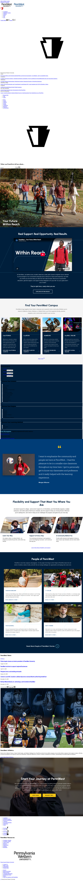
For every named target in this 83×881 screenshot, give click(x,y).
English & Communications (9, 389)
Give (4, 17)
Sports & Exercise (7, 400)
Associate (5, 410)
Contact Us (5, 864)
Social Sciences (6, 398)
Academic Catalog (7, 841)
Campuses (19, 87)
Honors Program (36, 78)
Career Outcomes (13, 90)
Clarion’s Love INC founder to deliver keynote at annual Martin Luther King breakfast (24, 676)
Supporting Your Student (30, 92)
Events (4, 100)
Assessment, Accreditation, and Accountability (35, 75)
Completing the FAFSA (36, 84)
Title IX (4, 870)
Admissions (39, 81)
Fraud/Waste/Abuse (7, 874)
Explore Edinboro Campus (50, 351)
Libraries (5, 846)
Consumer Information (7, 873)
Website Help (6, 867)
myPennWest (5, 107)
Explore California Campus (9, 351)
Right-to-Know (6, 872)
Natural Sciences (6, 397)
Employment (5, 845)
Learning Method (7, 374)
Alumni (2, 90)
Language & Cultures (7, 392)
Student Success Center (20, 92)
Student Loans (20, 84)
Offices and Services (22, 75)
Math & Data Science (7, 394)
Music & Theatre (6, 396)
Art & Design (6, 385)
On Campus (5, 426)
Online (4, 428)
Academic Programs (5, 78)
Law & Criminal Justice (8, 393)
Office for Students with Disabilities (10, 877)
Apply (4, 15)
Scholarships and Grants (12, 84)
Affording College (7, 12)
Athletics (5, 14)
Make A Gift (5, 865)
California (3, 87)
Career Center (3, 92)
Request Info (5, 95)
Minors (41, 78)
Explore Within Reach (43, 291)
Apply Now (35, 795)
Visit (4, 16)
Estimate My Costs (27, 84)
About (46, 75)
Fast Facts (3, 75)
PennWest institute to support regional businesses (14, 666)
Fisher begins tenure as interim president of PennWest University (18, 661)
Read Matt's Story (50, 634)
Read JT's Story (49, 599)
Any (4, 425)
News (4, 99)
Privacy (4, 876)
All (3, 384)
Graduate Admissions (23, 81)
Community (5, 105)
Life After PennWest (21, 90)
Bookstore (5, 847)
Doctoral (5, 413)
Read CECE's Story (11, 634)
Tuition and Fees (4, 84)
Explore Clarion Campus (29, 351)
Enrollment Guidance (10, 92)
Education (5, 388)
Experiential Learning (21, 78)
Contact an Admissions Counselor (7, 438)
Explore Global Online (70, 351)
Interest (5, 369)
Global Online (14, 87)
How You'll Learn (29, 78)
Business (5, 387)
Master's (5, 416)
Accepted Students (4, 81)
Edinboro (9, 87)
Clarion (6, 87)
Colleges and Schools (9, 75)
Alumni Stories (7, 90)
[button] (5, 20)
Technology (5, 401)
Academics (5, 11)
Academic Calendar (13, 78)
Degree (5, 371)
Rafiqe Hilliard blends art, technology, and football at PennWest (18, 681)
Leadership (15, 75)
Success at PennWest (39, 92)
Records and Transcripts (48, 78)
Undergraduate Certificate (8, 417)
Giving (4, 103)
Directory (5, 106)
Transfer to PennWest (32, 81)
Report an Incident (7, 871)
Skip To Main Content (5, 1)
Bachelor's (5, 412)
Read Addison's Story (11, 599)
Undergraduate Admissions (13, 81)
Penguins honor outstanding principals (11, 671)
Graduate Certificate (7, 414)
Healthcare (5, 391)
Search (2, 167)
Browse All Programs (5, 434)
